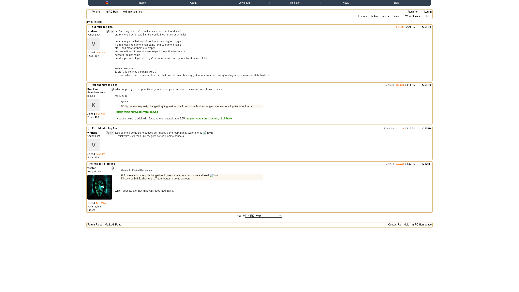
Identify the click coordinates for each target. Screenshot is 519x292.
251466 (427, 27)
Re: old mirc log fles (104, 84)
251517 (427, 163)
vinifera (389, 85)
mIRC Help (112, 11)
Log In (428, 11)
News (346, 2)
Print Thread (94, 21)
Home (142, 2)
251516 (427, 128)
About (193, 2)
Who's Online (413, 16)
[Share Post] (417, 27)
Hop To (241, 215)
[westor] (99, 198)
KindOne (389, 128)
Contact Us (394, 224)
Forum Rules (94, 224)
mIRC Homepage (422, 224)
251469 (427, 85)
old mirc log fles (102, 26)
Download (244, 2)
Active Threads (380, 16)
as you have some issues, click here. (209, 118)
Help (396, 2)
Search (397, 16)
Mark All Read (113, 224)
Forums (96, 11)
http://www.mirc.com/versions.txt (137, 111)
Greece (91, 210)
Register (295, 2)
